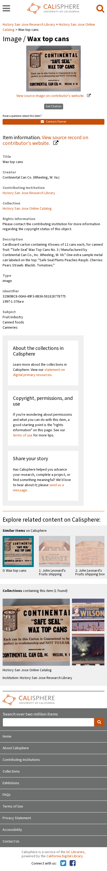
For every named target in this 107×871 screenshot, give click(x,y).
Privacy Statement (17, 818)
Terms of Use (13, 806)
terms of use (22, 435)
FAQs (7, 794)
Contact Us (11, 841)
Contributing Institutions (21, 759)
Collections (11, 771)
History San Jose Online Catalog (27, 208)
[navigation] (6, 9)
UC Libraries (75, 852)
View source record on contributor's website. (45, 140)
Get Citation (54, 106)
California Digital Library (64, 856)
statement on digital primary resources (39, 372)
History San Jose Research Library (29, 24)
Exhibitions (11, 783)
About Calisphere (16, 748)
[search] (100, 9)
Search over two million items (30, 714)
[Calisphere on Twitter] (63, 863)
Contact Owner (55, 121)
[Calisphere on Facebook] (73, 863)
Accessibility (12, 829)
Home (7, 736)
